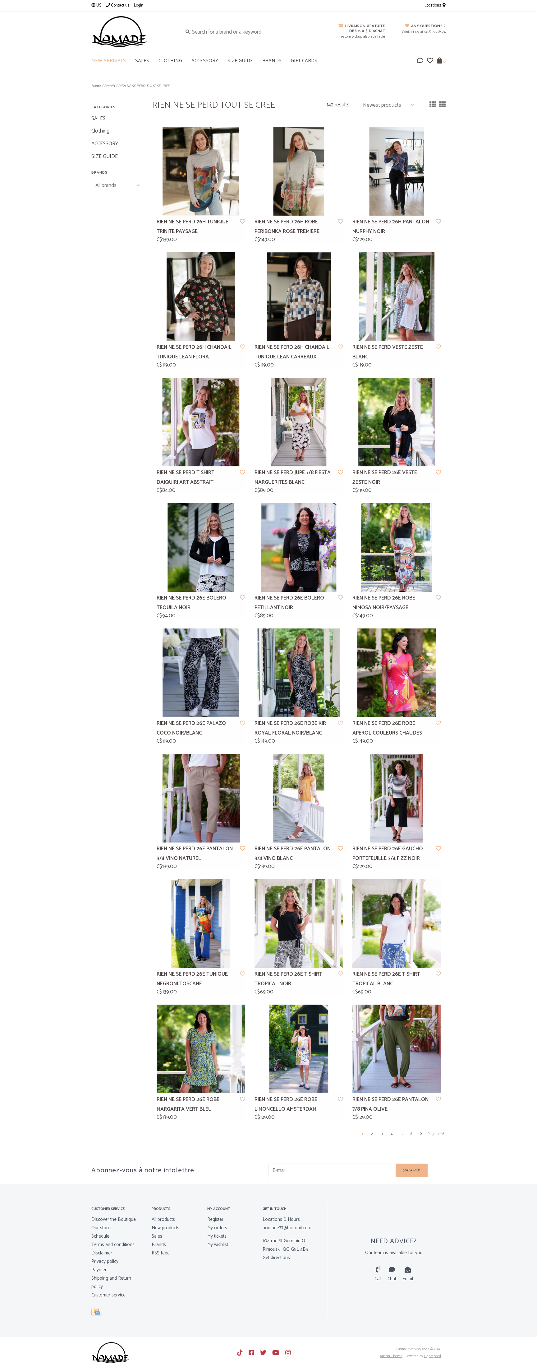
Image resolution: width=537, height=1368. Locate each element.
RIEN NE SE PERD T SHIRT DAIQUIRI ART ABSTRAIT (185, 477)
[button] (420, 61)
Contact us (119, 5)
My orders (217, 1228)
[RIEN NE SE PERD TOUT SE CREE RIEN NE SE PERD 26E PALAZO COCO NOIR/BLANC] (201, 672)
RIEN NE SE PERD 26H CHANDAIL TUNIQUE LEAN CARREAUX (292, 352)
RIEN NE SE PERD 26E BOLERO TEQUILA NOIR (191, 603)
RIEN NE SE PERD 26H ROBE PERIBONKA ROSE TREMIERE (287, 226)
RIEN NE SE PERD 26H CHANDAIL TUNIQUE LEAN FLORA (194, 352)
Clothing (170, 61)
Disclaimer (101, 1253)
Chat (392, 1279)
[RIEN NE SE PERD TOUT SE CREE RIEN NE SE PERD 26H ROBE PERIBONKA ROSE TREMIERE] (299, 171)
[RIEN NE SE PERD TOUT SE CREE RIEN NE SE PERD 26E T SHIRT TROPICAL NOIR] (299, 923)
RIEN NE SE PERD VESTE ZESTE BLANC (387, 352)
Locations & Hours (281, 1219)
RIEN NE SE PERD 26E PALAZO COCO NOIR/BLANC (191, 728)
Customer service (108, 1295)
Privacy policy (104, 1261)
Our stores (101, 1228)
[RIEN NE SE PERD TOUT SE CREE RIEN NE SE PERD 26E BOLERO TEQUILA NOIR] (201, 547)
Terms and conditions (113, 1245)
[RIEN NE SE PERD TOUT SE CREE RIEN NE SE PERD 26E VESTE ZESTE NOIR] (396, 422)
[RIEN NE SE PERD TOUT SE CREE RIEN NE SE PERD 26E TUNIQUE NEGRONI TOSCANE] (201, 923)
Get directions (276, 1258)
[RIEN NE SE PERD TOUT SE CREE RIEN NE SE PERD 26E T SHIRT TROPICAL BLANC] (396, 923)
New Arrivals (108, 61)
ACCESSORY (204, 61)
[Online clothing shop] (132, 31)
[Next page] (421, 1134)
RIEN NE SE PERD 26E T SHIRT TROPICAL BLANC (386, 979)
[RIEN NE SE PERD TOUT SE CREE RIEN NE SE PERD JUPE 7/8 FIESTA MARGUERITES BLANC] (299, 422)
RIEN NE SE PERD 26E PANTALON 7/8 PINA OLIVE (390, 1104)
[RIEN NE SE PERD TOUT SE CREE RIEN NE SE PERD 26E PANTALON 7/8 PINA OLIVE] (396, 1049)
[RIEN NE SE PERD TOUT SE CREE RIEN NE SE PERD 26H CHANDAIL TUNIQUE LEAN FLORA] (201, 296)
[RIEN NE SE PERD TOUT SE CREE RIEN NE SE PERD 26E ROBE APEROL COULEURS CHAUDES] (396, 672)
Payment (100, 1270)
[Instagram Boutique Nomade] (288, 1353)
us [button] (98, 5)
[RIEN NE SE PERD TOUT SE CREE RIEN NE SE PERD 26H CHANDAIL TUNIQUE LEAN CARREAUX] (299, 296)
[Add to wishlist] (242, 221)
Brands (272, 61)
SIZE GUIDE (240, 61)
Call (377, 1279)
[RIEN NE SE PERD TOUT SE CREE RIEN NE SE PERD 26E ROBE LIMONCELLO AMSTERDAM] (299, 1049)
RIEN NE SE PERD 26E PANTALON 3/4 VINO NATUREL (195, 853)
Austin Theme (391, 1356)
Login (138, 5)
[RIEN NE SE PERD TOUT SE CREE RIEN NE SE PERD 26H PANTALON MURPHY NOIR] (396, 171)
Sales (157, 1236)
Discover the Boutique (113, 1219)
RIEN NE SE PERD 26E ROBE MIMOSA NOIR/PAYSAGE (383, 603)
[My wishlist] (430, 61)
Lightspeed (432, 1356)
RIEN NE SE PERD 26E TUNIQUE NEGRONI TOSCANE (192, 979)
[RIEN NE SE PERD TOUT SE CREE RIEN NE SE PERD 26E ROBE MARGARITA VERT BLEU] (201, 1049)
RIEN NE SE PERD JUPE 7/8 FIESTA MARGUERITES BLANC (293, 477)
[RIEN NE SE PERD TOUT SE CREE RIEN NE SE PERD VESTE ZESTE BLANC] (396, 296)
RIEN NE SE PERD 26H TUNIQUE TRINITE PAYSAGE (192, 226)
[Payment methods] (97, 1313)
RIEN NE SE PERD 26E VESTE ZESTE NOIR (384, 477)
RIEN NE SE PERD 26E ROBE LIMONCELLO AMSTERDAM (286, 1104)
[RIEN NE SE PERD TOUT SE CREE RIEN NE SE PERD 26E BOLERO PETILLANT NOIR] (299, 547)
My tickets (217, 1236)
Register (215, 1219)
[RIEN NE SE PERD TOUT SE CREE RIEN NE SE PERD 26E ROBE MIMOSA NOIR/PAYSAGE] (396, 547)
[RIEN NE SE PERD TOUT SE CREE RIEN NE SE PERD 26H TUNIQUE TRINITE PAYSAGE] (201, 171)
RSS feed (161, 1253)
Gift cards (304, 61)
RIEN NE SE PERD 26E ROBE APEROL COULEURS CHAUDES (387, 728)
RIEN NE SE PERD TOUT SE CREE (143, 86)
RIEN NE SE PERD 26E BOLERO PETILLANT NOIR (289, 603)
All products (163, 1219)
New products (165, 1228)
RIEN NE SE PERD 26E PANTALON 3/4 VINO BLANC (293, 853)
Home (96, 86)
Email (407, 1279)
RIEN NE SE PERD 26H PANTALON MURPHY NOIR (390, 226)
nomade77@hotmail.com (287, 1228)
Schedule (100, 1236)
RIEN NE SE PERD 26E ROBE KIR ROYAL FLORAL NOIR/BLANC (290, 728)
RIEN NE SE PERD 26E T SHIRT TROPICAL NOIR (288, 979)
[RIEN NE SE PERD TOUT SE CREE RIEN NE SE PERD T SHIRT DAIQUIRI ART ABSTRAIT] (201, 422)
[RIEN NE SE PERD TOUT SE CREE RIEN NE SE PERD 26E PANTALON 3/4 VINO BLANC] (299, 798)
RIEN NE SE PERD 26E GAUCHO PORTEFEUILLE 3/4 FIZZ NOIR (387, 853)
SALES (142, 61)
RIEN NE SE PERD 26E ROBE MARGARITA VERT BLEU (188, 1104)
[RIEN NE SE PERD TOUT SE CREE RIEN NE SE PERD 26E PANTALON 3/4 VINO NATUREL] (201, 798)
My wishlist (217, 1245)
